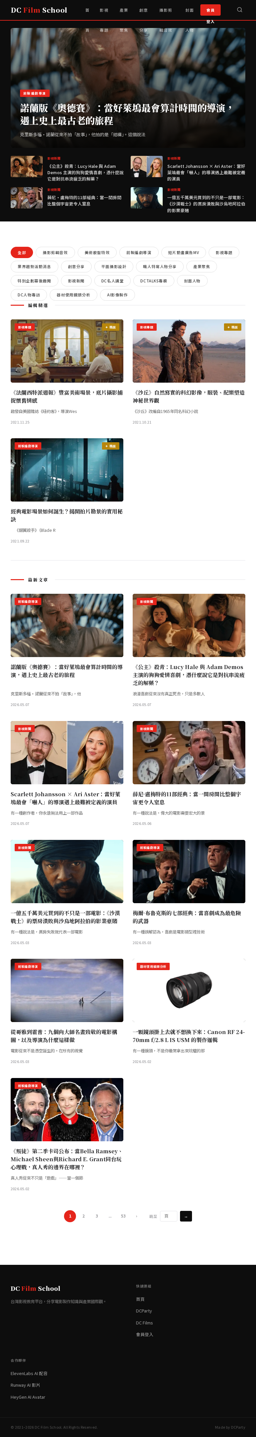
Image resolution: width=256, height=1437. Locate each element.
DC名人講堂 (112, 280)
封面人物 (189, 13)
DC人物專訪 (29, 294)
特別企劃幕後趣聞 (34, 280)
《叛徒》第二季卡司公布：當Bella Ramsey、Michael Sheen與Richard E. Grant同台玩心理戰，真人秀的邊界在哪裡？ (67, 1159)
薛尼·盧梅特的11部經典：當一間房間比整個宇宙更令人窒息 (84, 200)
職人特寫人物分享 (160, 266)
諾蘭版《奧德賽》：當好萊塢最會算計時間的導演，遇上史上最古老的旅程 (127, 114)
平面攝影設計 (113, 266)
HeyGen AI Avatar (28, 1397)
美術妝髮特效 (97, 252)
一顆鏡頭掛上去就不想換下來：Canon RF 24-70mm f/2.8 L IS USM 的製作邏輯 (189, 1036)
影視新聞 (76, 280)
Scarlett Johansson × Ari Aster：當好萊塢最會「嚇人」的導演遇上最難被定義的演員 (206, 172)
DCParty (144, 1310)
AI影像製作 (117, 294)
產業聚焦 (124, 13)
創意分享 (143, 13)
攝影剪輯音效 (165, 13)
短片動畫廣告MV (183, 252)
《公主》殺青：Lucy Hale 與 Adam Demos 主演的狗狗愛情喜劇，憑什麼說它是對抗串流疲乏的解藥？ (85, 172)
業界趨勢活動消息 (34, 266)
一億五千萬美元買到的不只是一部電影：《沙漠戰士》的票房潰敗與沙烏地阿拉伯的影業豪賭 (206, 203)
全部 (22, 252)
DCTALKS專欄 (153, 280)
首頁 (87, 13)
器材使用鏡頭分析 (73, 294)
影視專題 (104, 13)
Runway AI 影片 (25, 1385)
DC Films (144, 1322)
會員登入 (210, 11)
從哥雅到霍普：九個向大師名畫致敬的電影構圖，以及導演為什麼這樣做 (64, 1036)
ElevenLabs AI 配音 (29, 1373)
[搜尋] (239, 10)
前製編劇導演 (138, 252)
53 (123, 1216)
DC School (39, 10)
